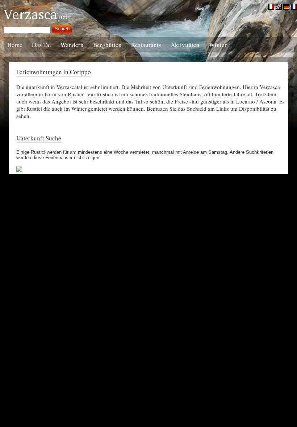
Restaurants (146, 45)
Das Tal (41, 45)
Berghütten (107, 45)
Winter (218, 45)
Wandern (72, 45)
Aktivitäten (185, 45)
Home (14, 45)
